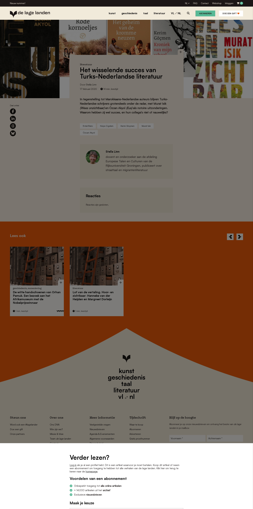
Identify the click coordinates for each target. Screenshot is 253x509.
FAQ (195, 3)
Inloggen (229, 3)
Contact (205, 3)
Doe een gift (230, 13)
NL (186, 3)
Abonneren (205, 13)
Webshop (217, 3)
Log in (73, 465)
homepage (91, 471)
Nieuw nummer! (17, 3)
